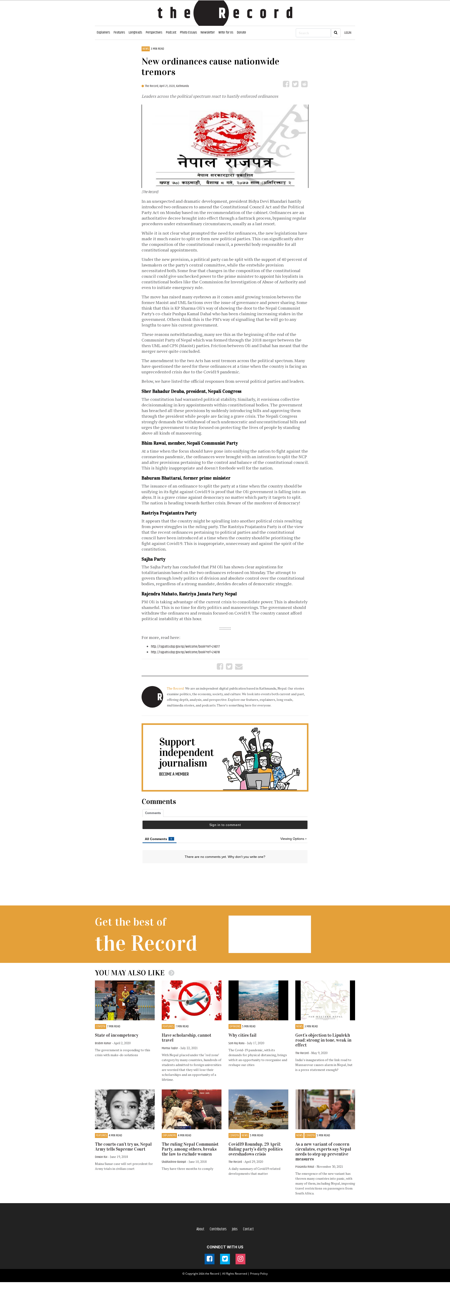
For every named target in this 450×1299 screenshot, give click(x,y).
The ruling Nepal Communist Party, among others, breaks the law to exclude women (190, 1149)
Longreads (135, 32)
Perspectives (154, 32)
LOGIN (347, 33)
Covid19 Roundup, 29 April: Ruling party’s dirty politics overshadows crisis (256, 1149)
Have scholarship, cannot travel (186, 1037)
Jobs (235, 1229)
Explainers (103, 32)
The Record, (152, 86)
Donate (241, 32)
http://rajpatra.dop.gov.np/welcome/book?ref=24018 (185, 652)
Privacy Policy (259, 1274)
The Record (175, 688)
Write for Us (225, 32)
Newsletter (208, 32)
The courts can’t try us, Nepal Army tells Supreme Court (123, 1146)
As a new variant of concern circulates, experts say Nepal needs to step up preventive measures (323, 1151)
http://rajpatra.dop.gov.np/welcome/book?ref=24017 (185, 647)
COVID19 (100, 1026)
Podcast (171, 32)
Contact (248, 1229)
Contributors (218, 1229)
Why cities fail (242, 1035)
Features (119, 32)
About (200, 1229)
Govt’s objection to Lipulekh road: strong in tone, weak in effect (323, 1040)
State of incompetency (116, 1035)
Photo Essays (188, 32)
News (145, 48)
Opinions (234, 1026)
